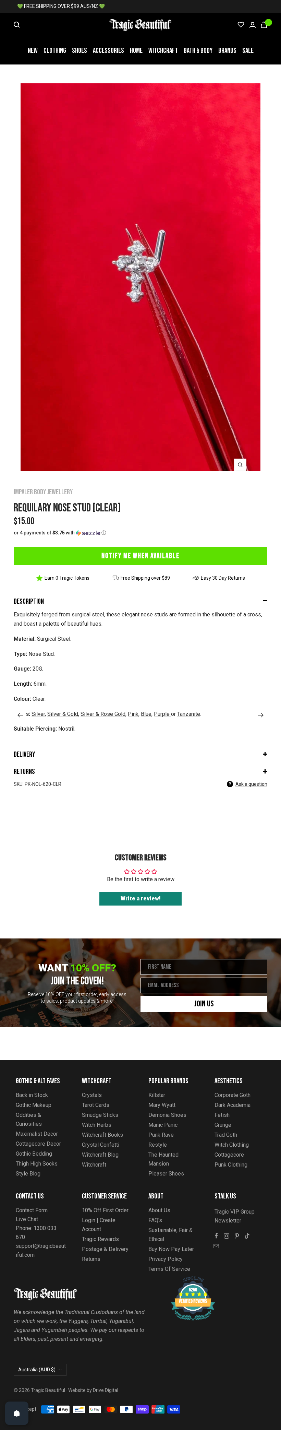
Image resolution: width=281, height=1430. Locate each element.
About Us (159, 1210)
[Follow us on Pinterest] (237, 1236)
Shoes (79, 50)
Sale (248, 50)
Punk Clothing (231, 1164)
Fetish (222, 1115)
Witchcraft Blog (100, 1154)
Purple (162, 714)
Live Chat (27, 1219)
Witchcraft (163, 50)
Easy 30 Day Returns (223, 578)
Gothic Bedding (34, 1153)
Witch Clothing (232, 1145)
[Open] (16, 1413)
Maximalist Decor (37, 1134)
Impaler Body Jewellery (43, 492)
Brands (227, 50)
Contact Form (32, 1210)
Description (29, 601)
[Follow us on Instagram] (226, 1236)
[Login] (252, 25)
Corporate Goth (233, 1095)
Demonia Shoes (167, 1115)
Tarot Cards (95, 1105)
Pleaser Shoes (166, 1173)
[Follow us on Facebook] (216, 1236)
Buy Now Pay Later (171, 1249)
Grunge (223, 1125)
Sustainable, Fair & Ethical (170, 1234)
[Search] (17, 25)
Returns (24, 771)
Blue (146, 714)
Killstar (156, 1095)
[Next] (261, 715)
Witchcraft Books (102, 1135)
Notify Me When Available (140, 556)
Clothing (55, 50)
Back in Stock (32, 1095)
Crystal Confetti (100, 1145)
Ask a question (251, 784)
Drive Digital (105, 1390)
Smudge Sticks (100, 1115)
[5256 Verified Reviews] (186, 1280)
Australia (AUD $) (37, 1369)
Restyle (157, 1145)
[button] (140, 533)
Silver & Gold (62, 714)
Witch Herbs (96, 1125)
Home (136, 50)
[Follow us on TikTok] (247, 1236)
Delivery (24, 754)
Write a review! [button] (141, 898)
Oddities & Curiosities (29, 1119)
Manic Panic (163, 1125)
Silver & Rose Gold (103, 714)
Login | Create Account (98, 1224)
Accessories (108, 50)
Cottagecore (229, 1154)
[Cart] (263, 25)
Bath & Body (198, 50)
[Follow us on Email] (216, 1246)
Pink (133, 714)
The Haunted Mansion (163, 1159)
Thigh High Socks (37, 1163)
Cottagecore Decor (38, 1144)
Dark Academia (233, 1105)
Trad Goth (226, 1135)
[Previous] (20, 715)
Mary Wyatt (161, 1105)
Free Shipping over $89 (145, 578)
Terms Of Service (169, 1269)
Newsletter (228, 1220)
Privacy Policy (165, 1259)
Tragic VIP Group (235, 1211)
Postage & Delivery (105, 1249)
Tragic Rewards (100, 1239)
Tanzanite (188, 714)
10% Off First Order (105, 1210)
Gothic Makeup (33, 1105)
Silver (38, 714)
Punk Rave (161, 1135)
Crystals (92, 1095)
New (33, 50)
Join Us (204, 1004)
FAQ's (155, 1220)
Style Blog (28, 1173)
